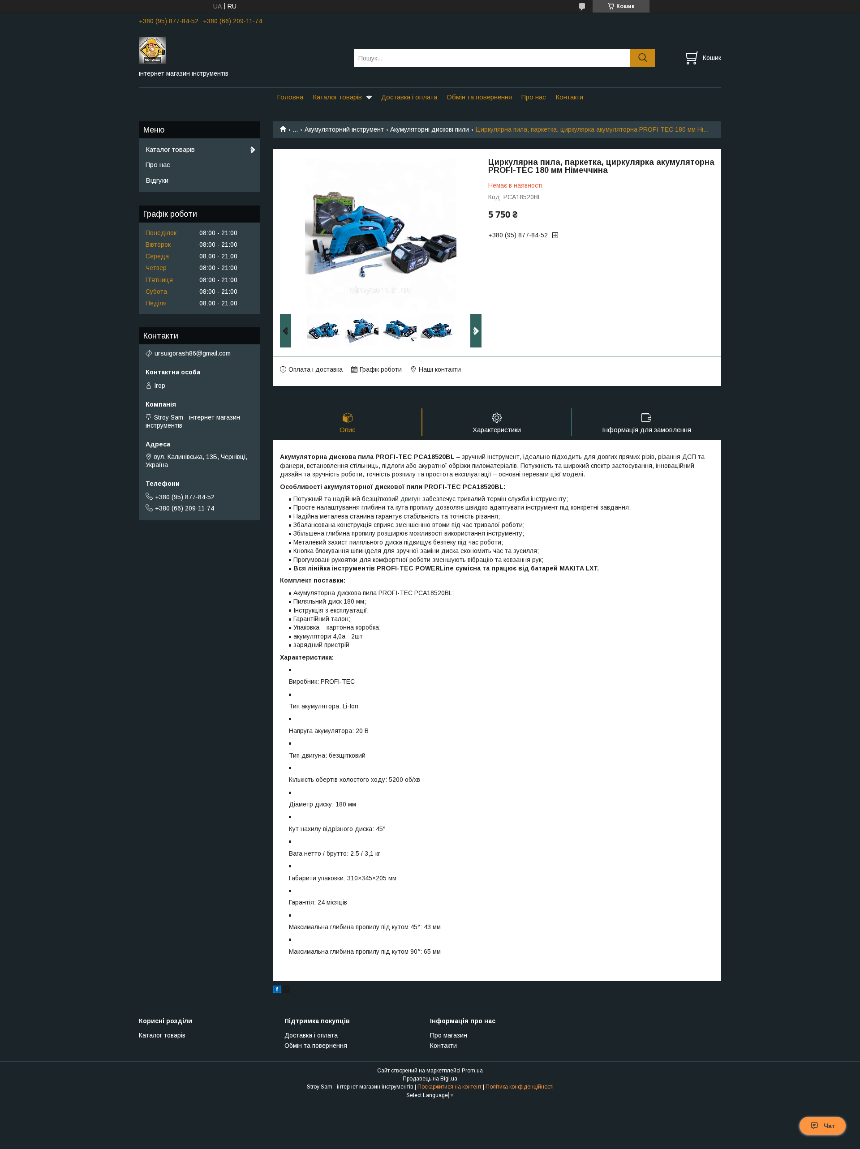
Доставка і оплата (409, 97)
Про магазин (448, 1035)
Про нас (533, 97)
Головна (290, 97)
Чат (829, 1125)
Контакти (569, 97)
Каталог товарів (337, 97)
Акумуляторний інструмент (344, 129)
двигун (410, 498)
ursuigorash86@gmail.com (193, 353)
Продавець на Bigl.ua (430, 1079)
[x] (286, 990)
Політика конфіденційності (520, 1087)
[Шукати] (642, 58)
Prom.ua (472, 1071)
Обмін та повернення (479, 97)
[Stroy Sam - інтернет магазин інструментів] (241, 49)
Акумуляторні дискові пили (429, 129)
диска (393, 542)
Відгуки (157, 180)
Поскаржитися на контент (449, 1087)
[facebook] (277, 990)
